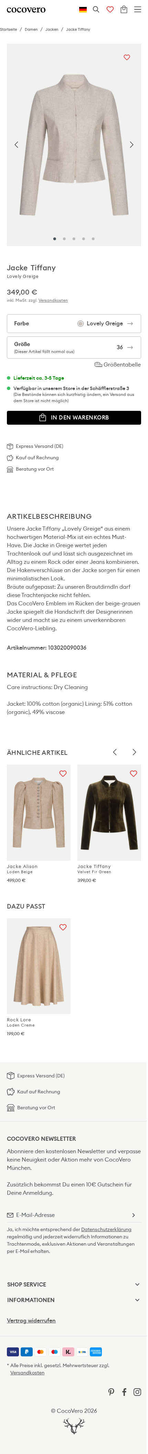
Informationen (31, 1300)
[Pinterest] (111, 1391)
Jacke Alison (22, 869)
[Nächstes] (131, 145)
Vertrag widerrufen (31, 1320)
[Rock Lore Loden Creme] (39, 966)
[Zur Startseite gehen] (26, 9)
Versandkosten (53, 300)
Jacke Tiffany (94, 869)
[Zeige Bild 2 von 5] (64, 238)
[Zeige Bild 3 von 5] (74, 238)
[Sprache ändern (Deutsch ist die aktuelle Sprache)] (82, 10)
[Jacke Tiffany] (74, 145)
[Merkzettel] (110, 10)
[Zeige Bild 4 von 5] (83, 238)
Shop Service (26, 1284)
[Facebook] (124, 1391)
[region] (74, 145)
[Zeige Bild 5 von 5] (93, 238)
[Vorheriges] (16, 145)
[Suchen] (96, 10)
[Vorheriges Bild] (115, 752)
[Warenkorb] (124, 10)
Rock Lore (21, 1022)
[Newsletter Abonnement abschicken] (133, 1215)
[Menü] (138, 10)
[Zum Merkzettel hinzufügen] (127, 58)
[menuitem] (13, 1351)
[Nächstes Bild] (134, 752)
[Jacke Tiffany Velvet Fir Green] (109, 813)
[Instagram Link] (137, 1391)
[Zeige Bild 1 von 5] (54, 238)
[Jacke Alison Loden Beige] (39, 813)
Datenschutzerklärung (106, 1229)
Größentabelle (121, 364)
